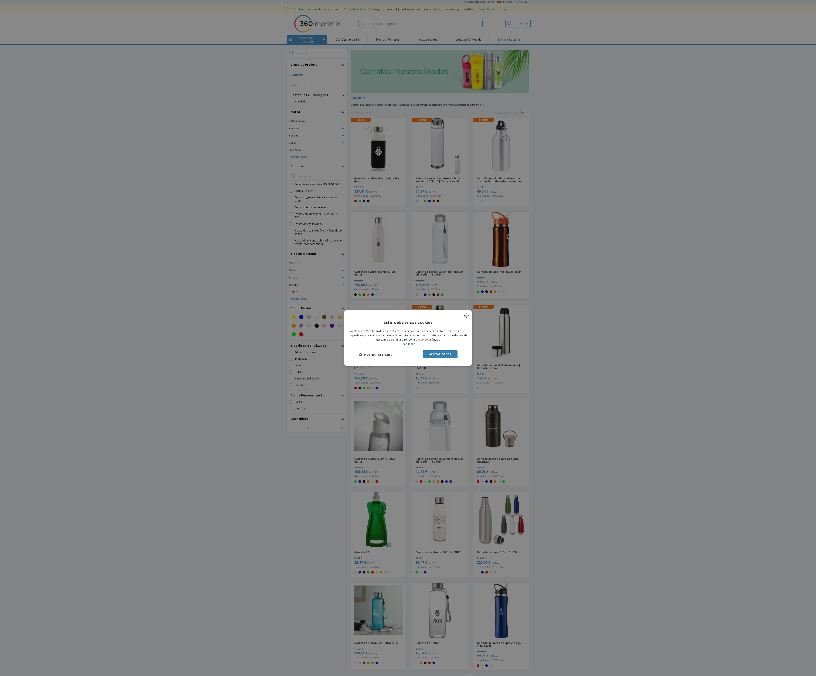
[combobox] (466, 316)
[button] (375, 354)
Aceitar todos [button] (440, 354)
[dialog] (408, 338)
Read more (408, 343)
